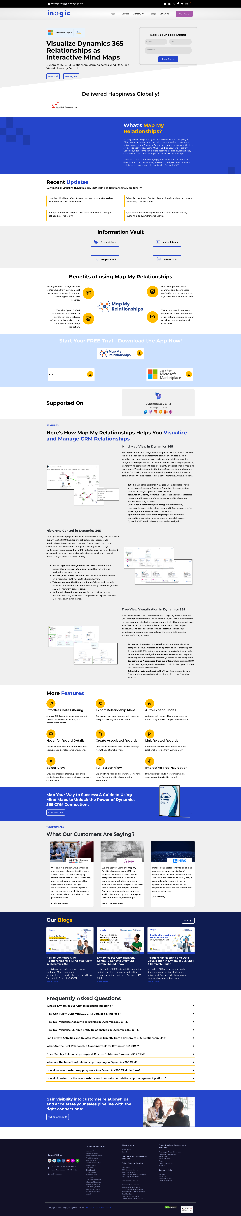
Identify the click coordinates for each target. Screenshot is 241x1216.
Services (125, 14)
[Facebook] (177, 4)
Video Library (170, 242)
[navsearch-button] (190, 3)
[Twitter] (173, 4)
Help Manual (108, 259)
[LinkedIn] (168, 4)
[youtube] (181, 4)
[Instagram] (186, 4)
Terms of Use (105, 1208)
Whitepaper (170, 259)
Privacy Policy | (92, 1208)
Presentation (108, 242)
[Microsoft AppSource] (164, 4)
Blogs (153, 14)
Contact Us (164, 14)
